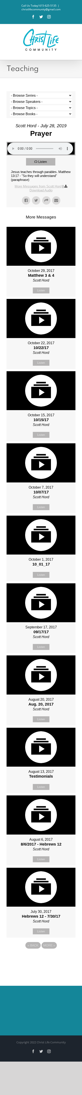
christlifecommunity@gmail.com (41, 9)
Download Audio (41, 190)
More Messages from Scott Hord (38, 186)
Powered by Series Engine (41, 957)
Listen (42, 162)
